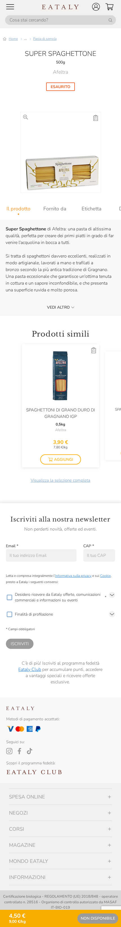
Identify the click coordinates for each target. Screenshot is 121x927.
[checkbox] (9, 597)
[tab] (18, 209)
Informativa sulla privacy (73, 575)
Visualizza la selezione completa (60, 480)
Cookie (105, 575)
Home (13, 38)
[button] (96, 7)
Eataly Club (29, 669)
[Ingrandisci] (25, 117)
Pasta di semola (45, 38)
